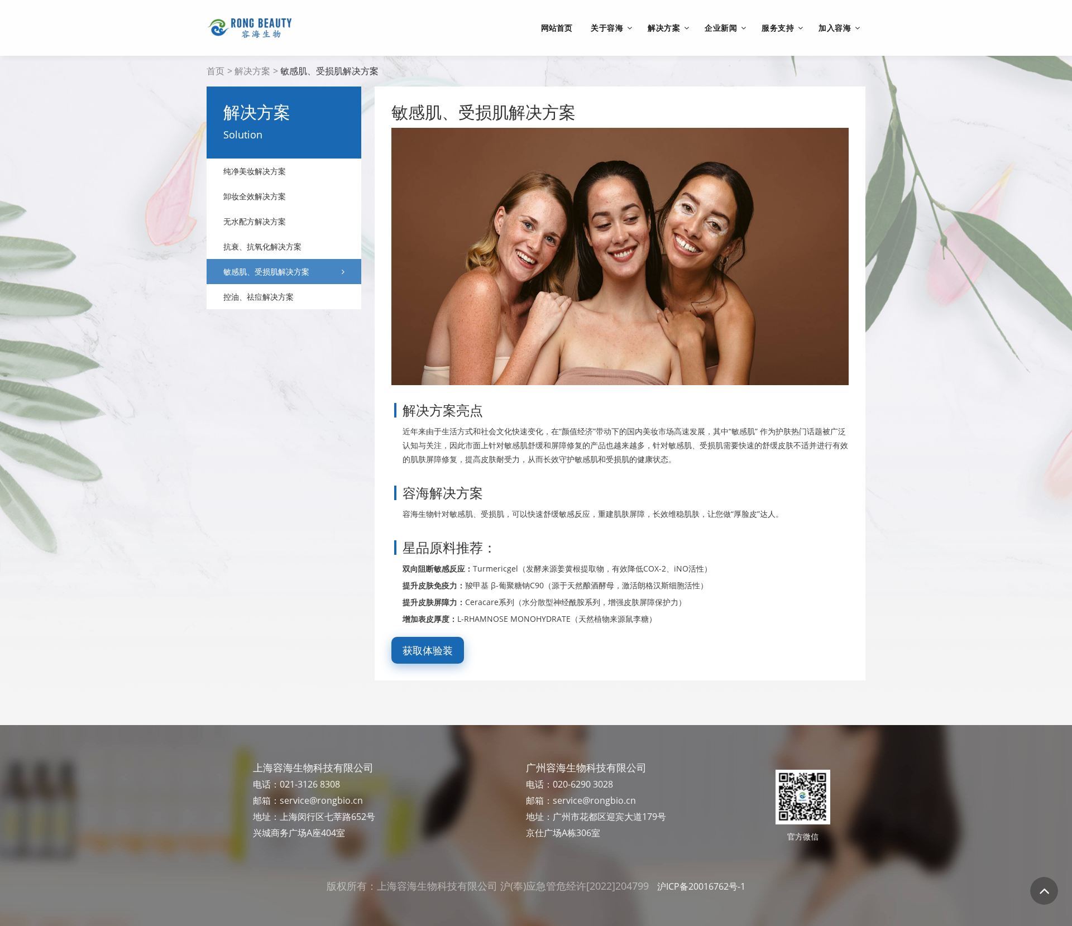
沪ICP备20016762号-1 (701, 886)
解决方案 (252, 71)
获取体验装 (428, 650)
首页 (215, 71)
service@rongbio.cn (321, 800)
